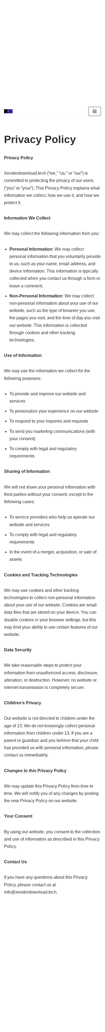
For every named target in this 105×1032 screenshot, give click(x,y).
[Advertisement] (52, 52)
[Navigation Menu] (94, 111)
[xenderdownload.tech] (9, 111)
